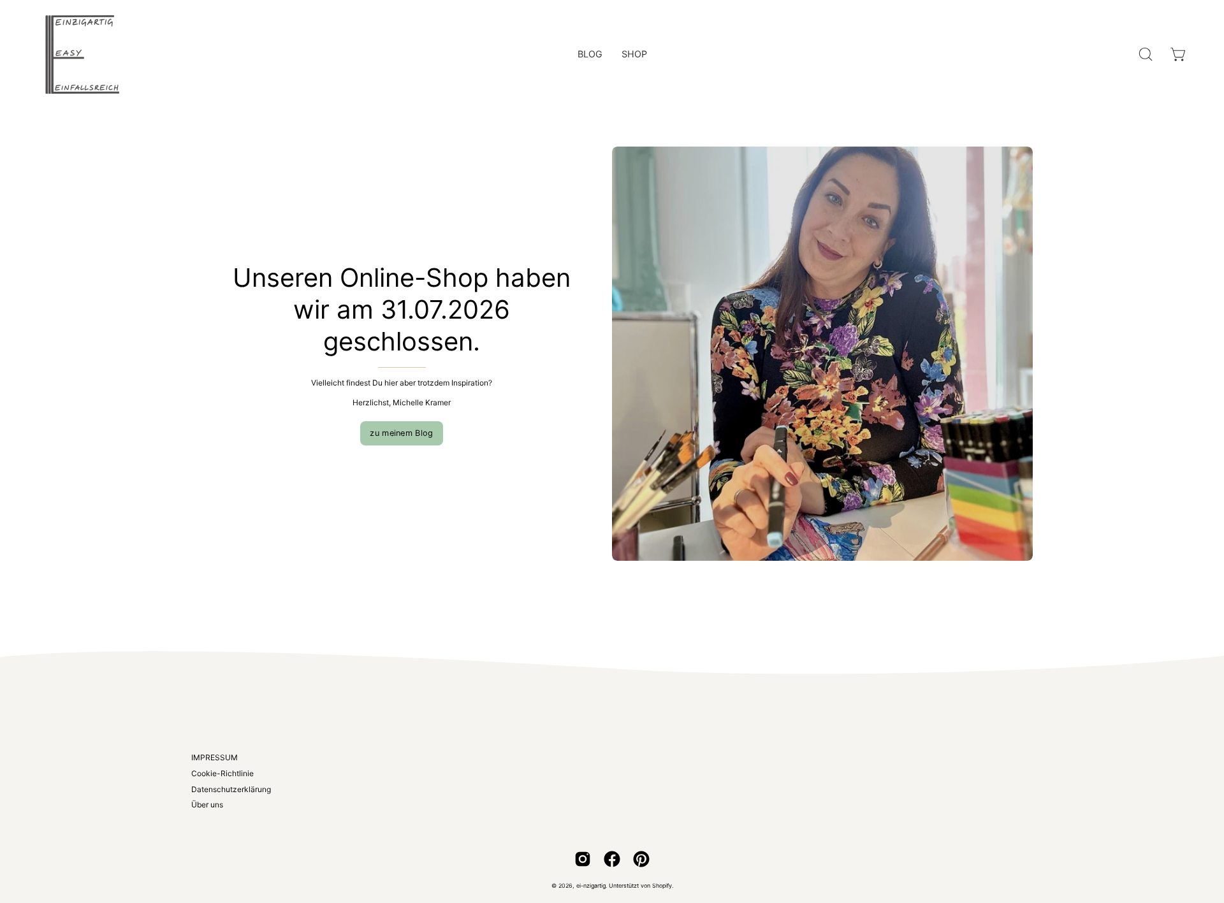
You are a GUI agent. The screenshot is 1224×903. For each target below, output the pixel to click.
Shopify (662, 885)
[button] (1145, 54)
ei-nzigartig (591, 885)
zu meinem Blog (401, 433)
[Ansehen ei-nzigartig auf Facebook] (612, 859)
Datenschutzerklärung (231, 789)
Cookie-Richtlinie (222, 773)
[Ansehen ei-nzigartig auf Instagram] (582, 859)
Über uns (207, 804)
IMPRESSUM (214, 757)
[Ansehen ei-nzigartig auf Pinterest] (641, 859)
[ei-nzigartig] (82, 54)
